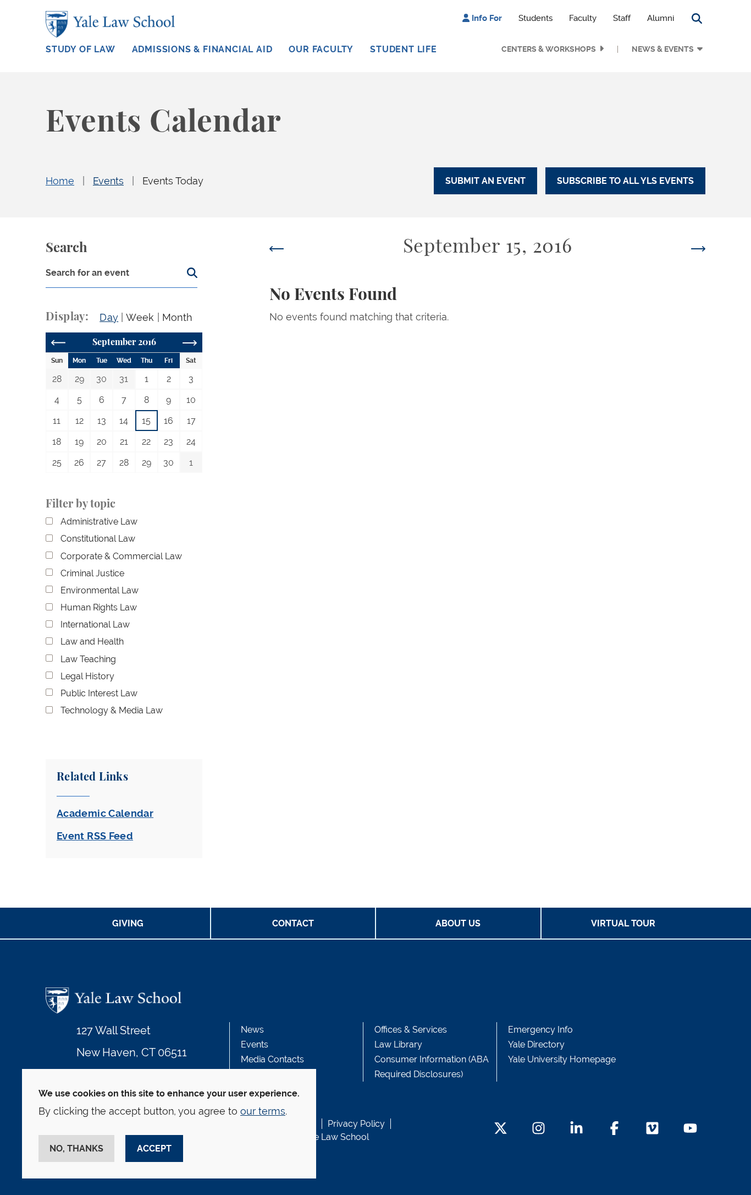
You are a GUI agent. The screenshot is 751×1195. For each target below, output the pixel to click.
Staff (622, 18)
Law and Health (92, 641)
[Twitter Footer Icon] (500, 1129)
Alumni (660, 18)
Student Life (403, 49)
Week (140, 317)
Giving (127, 923)
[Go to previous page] (58, 342)
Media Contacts (272, 1059)
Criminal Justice (92, 573)
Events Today (172, 181)
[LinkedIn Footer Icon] (576, 1129)
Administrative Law (98, 521)
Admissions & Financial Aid (202, 49)
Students (535, 18)
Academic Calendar (105, 813)
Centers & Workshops (548, 49)
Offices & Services (410, 1029)
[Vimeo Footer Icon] (652, 1129)
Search (66, 248)
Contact (293, 923)
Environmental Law (99, 590)
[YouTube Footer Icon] (690, 1129)
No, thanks (76, 1148)
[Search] (188, 276)
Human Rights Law (98, 607)
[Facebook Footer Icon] (614, 1129)
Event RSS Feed (95, 836)
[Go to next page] (190, 342)
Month (177, 317)
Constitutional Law (97, 538)
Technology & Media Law (111, 710)
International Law (95, 624)
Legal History (87, 676)
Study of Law (80, 49)
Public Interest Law (98, 693)
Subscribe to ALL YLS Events (625, 181)
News (252, 1029)
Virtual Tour (623, 923)
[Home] (113, 24)
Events (108, 181)
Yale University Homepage (562, 1059)
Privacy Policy (356, 1123)
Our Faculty (321, 49)
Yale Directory (536, 1044)
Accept (154, 1148)
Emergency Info (540, 1029)
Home (60, 181)
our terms (262, 1111)
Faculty (583, 18)
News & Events (663, 49)
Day (109, 317)
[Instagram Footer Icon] (538, 1129)
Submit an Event (485, 181)
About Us (458, 923)
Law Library (398, 1044)
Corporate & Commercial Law (121, 556)
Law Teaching (88, 659)
